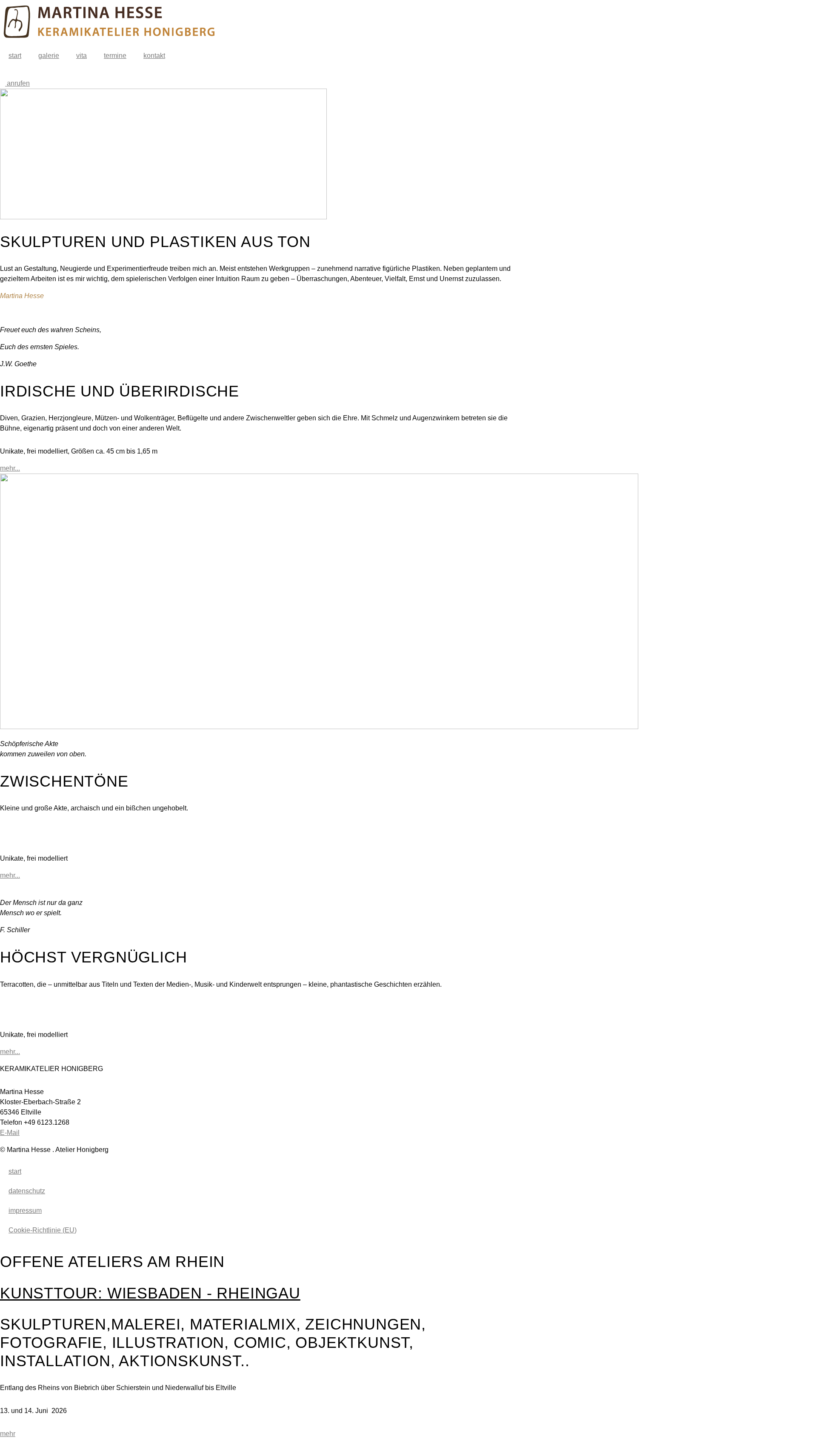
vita (81, 55)
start (15, 55)
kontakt (154, 55)
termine (115, 55)
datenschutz (27, 1191)
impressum (25, 1210)
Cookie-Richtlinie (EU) (43, 1230)
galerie (48, 55)
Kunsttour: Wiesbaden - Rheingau (150, 1293)
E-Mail (10, 1132)
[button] (255, 825)
